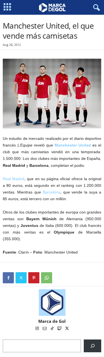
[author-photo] (52, 302)
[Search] (92, 345)
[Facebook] (8, 277)
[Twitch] (60, 329)
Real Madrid (13, 179)
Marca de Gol (52, 321)
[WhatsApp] (46, 277)
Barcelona (51, 192)
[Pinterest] (33, 277)
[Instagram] (37, 329)
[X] (21, 277)
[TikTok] (52, 329)
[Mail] (45, 329)
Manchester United (73, 145)
